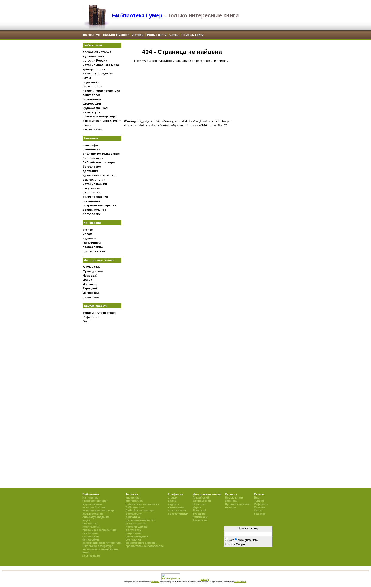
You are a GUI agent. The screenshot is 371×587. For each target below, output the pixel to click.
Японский (90, 284)
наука (87, 77)
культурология (94, 69)
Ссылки (259, 507)
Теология (91, 138)
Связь (174, 34)
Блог (86, 321)
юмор (87, 125)
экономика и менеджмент (102, 120)
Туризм (259, 500)
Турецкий (90, 288)
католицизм (92, 242)
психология (91, 95)
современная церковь (99, 205)
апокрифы (91, 145)
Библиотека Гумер (137, 15)
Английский (92, 267)
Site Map (260, 513)
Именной (231, 500)
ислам (87, 234)
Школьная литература (100, 116)
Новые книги (157, 34)
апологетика (92, 149)
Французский (93, 271)
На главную (91, 34)
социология (92, 99)
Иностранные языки (99, 260)
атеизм (88, 229)
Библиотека (93, 45)
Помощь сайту (192, 34)
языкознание (92, 129)
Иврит (87, 279)
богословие (92, 166)
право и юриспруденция (101, 90)
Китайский (91, 297)
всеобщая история (97, 52)
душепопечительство (99, 175)
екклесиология (94, 179)
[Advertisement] (102, 396)
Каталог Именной (116, 34)
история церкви (95, 183)
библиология (93, 158)
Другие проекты (96, 305)
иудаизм (89, 238)
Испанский (91, 292)
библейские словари (99, 162)
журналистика (93, 56)
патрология (91, 192)
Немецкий (90, 275)
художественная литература (101, 542)
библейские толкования (101, 153)
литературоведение (98, 73)
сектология (91, 201)
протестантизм (94, 251)
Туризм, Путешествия (99, 312)
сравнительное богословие (145, 546)
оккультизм (91, 188)
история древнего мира (101, 64)
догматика (90, 171)
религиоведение (95, 196)
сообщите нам (240, 582)
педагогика (91, 82)
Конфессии (92, 222)
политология (92, 86)
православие (93, 247)
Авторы (138, 34)
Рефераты (90, 317)
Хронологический (237, 504)
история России (95, 60)
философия (92, 103)
